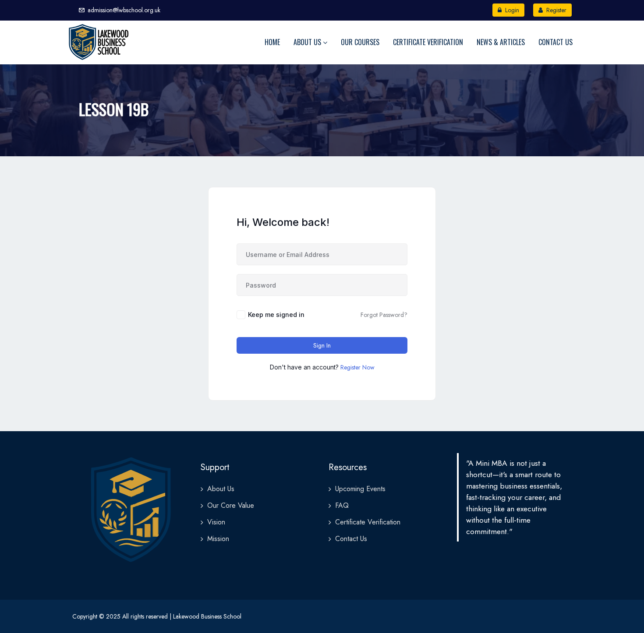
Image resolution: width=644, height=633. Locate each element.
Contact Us (555, 42)
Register (555, 10)
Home (272, 42)
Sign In (322, 345)
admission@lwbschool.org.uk (124, 10)
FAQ (342, 505)
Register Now (357, 367)
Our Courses (360, 42)
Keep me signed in (276, 314)
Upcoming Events (360, 489)
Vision (216, 522)
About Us (308, 42)
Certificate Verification (428, 42)
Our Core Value (230, 505)
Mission (218, 539)
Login (511, 10)
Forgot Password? (384, 314)
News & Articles (501, 42)
